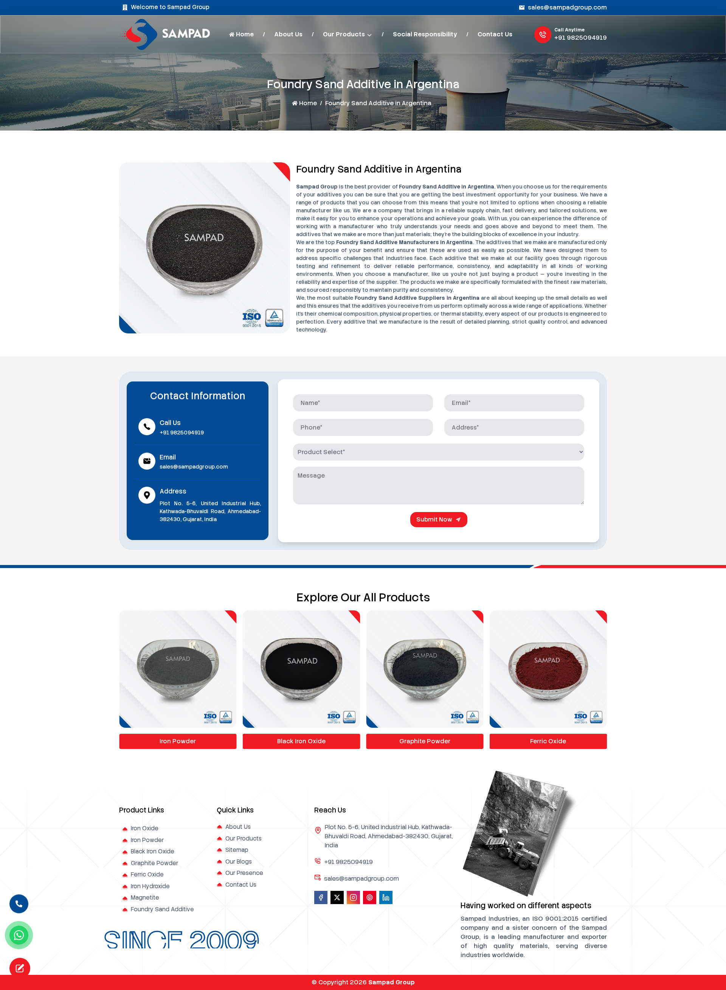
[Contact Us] (18, 902)
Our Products (344, 34)
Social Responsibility (425, 34)
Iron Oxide (144, 828)
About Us (288, 34)
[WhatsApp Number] (18, 935)
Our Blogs (238, 861)
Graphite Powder (301, 741)
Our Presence (244, 873)
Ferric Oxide (425, 741)
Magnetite (145, 897)
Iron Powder (147, 840)
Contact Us (495, 34)
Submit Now (434, 519)
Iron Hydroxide (548, 741)
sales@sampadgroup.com (567, 7)
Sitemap (236, 850)
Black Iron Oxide (178, 741)
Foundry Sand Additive (162, 909)
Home (245, 34)
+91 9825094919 (580, 38)
